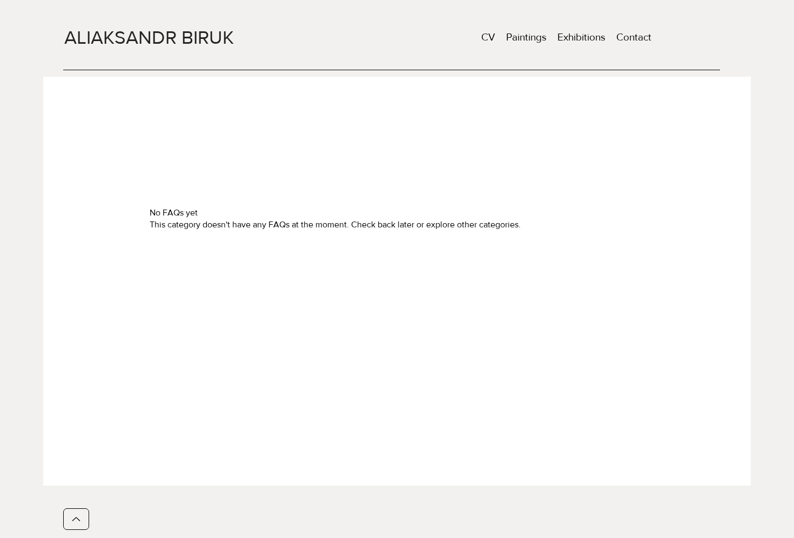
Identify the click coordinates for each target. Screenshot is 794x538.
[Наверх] (76, 519)
